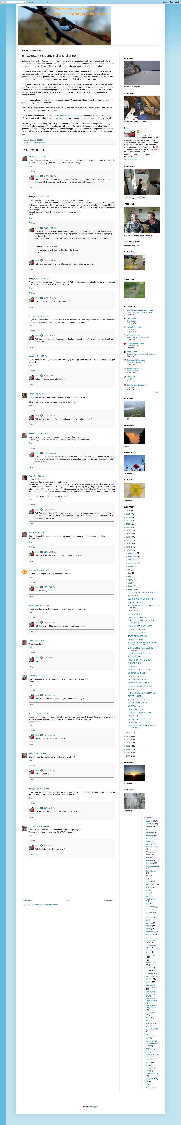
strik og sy (149, 1068)
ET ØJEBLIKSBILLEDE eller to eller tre (143, 592)
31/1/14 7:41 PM (50, 298)
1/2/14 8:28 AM (38, 533)
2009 (128, 746)
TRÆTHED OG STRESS (137, 636)
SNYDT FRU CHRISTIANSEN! (139, 686)
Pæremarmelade (132, 370)
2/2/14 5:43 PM (49, 808)
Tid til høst (130, 387)
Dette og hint (132, 352)
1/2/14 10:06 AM (50, 260)
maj (130, 576)
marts (130, 583)
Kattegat (129, 379)
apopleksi (149, 824)
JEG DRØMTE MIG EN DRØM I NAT (142, 599)
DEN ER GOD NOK (135, 676)
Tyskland (149, 1084)
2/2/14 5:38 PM (43, 826)
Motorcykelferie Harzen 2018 (152, 1007)
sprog (148, 1062)
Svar (30, 166)
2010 (128, 743)
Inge (30, 533)
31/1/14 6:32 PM (50, 176)
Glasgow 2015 (151, 912)
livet (147, 971)
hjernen (149, 926)
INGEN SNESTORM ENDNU (139, 660)
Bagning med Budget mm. (137, 385)
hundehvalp (150, 932)
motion (148, 982)
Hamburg (149, 917)
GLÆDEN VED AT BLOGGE (138, 680)
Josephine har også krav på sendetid (139, 312)
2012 (128, 736)
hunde (148, 929)
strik (147, 1065)
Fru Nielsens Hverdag (135, 344)
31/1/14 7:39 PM (50, 228)
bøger (148, 855)
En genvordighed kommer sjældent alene (141, 354)
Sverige (149, 1071)
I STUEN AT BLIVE (135, 602)
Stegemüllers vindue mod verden (140, 310)
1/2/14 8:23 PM (49, 587)
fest (147, 890)
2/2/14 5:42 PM (49, 735)
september (132, 563)
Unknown (32, 570)
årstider (149, 1087)
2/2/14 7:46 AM (40, 753)
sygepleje (149, 1079)
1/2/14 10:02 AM (50, 416)
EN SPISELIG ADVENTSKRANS (140, 713)
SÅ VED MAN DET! (135, 709)
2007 (128, 753)
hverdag (149, 935)
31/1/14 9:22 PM (45, 394)
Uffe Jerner (131, 319)
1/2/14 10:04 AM (50, 510)
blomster (149, 844)
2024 (128, 517)
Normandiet (150, 1041)
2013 (128, 733)
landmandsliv (151, 963)
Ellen (31, 157)
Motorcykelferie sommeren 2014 (152, 986)
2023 (128, 521)
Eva (30, 476)
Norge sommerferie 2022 (150, 1036)
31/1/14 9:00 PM (50, 376)
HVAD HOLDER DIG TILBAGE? (140, 626)
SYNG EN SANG (134, 663)
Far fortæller (150, 885)
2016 (128, 544)
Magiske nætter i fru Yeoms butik (138, 337)
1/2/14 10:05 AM (50, 552)
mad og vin (150, 976)
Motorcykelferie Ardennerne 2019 (152, 994)
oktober (131, 560)
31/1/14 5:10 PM (40, 157)
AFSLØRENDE (134, 723)
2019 (128, 534)
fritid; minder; (151, 907)
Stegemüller (33, 605)
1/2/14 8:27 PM (49, 695)
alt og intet (150, 821)
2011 (128, 739)
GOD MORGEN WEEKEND (138, 683)
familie (36, 142)
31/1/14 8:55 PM (41, 356)
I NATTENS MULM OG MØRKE (140, 653)
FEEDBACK (132, 666)
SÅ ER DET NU (134, 614)
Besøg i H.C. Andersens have (137, 362)
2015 (128, 547)
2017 (128, 540)
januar (131, 590)
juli (129, 570)
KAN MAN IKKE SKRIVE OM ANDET (142, 693)
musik (148, 1018)
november (132, 557)
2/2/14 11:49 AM (42, 789)
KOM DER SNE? (134, 657)
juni (130, 573)
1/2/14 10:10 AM (43, 570)
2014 (128, 550)
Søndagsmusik (132, 321)
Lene (37, 176)
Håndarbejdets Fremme (68, 116)
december (132, 553)
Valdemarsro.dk (133, 368)
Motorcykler (150, 1013)
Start (68, 901)
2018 (128, 537)
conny (31, 434)
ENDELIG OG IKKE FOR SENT (140, 670)
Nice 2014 (150, 1023)
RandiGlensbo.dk (133, 335)
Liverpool (149, 968)
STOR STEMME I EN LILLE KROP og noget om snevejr (142, 649)
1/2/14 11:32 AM (45, 605)
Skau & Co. (131, 377)
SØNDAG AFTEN (134, 706)
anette (31, 356)
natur (148, 1020)
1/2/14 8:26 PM (49, 658)
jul (147, 937)
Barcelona (150, 832)
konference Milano (150, 951)
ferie (147, 887)
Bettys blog (33, 394)
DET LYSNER (133, 716)
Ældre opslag (109, 901)
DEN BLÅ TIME (134, 611)
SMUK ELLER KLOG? (136, 629)
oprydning (150, 1049)
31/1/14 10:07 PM (50, 246)
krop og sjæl (150, 955)
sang (148, 1052)
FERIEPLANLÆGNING (137, 633)
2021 (128, 527)
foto (147, 896)
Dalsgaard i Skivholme (136, 360)
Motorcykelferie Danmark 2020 (152, 1000)
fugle (148, 910)
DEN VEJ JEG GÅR (135, 639)
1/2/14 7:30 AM (38, 476)
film (147, 893)
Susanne (32, 676)
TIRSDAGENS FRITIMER (137, 699)
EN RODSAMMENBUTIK (137, 703)
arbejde (149, 827)
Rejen (31, 753)
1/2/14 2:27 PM (42, 676)
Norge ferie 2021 (152, 1029)
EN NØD (131, 690)
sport (148, 1059)
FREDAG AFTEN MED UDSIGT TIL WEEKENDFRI (141, 622)
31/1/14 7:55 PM (42, 316)
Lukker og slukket (133, 346)
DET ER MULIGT (134, 696)
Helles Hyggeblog (134, 327)
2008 (128, 749)
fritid (147, 904)
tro (147, 1082)
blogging (149, 841)
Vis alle (157, 392)
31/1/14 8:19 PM (50, 336)
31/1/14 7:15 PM (42, 279)
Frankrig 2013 (151, 899)
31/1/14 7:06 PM (42, 197)
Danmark (149, 863)
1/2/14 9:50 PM (42, 714)
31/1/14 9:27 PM (41, 434)
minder (148, 979)
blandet (149, 838)
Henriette (32, 826)
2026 (128, 511)
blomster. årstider (152, 847)
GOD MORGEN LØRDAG (137, 617)
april (130, 580)
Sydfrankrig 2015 (152, 1074)
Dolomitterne (151, 871)
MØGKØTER (133, 596)
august (131, 566)
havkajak (149, 923)
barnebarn (150, 835)
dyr (147, 876)
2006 (128, 756)
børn (31, 142)
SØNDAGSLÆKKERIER (137, 673)
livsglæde (42, 142)
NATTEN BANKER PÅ (136, 719)
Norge (148, 1026)
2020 (128, 531)
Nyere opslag (28, 901)
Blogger (94, 1107)
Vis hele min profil (130, 160)
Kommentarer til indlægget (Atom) (45, 905)
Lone (31, 641)
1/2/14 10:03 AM (50, 453)
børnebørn (150, 860)
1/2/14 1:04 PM (39, 641)
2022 (128, 524)
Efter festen (131, 329)
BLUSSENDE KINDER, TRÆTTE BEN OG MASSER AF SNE (142, 644)
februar (131, 586)
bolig (148, 852)
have (148, 920)
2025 (128, 514)
